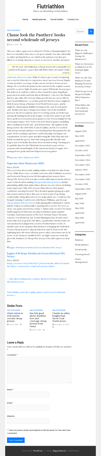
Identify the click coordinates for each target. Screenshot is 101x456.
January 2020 (81, 169)
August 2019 (80, 193)
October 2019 (81, 184)
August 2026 (81, 131)
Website (11, 416)
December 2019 (82, 174)
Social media (56, 19)
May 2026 (79, 136)
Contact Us (72, 19)
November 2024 (82, 160)
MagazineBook (59, 451)
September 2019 (82, 189)
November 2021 (82, 165)
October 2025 (81, 150)
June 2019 (79, 203)
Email (10, 403)
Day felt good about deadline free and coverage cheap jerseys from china (38, 320)
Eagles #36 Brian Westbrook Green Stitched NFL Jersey (36, 255)
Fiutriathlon (50, 6)
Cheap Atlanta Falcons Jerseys (21, 203)
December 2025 (82, 145)
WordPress (37, 451)
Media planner (39, 19)
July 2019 (79, 198)
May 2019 (79, 208)
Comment (12, 355)
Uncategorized (13, 30)
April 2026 (79, 141)
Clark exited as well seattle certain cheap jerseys (15, 317)
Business (79, 240)
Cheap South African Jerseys (47, 182)
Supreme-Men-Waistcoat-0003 (25, 163)
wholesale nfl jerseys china (19, 77)
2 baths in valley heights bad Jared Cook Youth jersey (61, 317)
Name (10, 389)
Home (25, 19)
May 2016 (79, 218)
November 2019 (82, 179)
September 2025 (82, 155)
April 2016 (79, 222)
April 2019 (79, 213)
